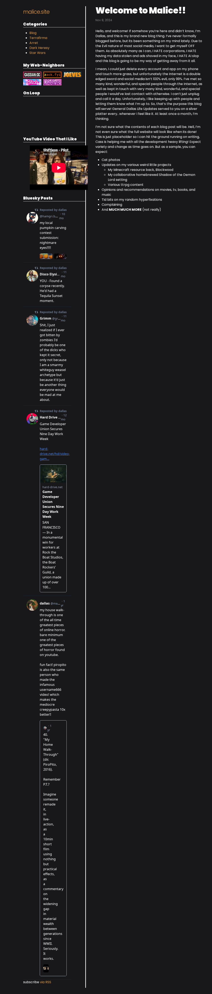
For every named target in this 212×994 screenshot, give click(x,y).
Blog (32, 32)
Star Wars (37, 52)
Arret (33, 42)
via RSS (45, 982)
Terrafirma (38, 37)
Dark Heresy (39, 47)
